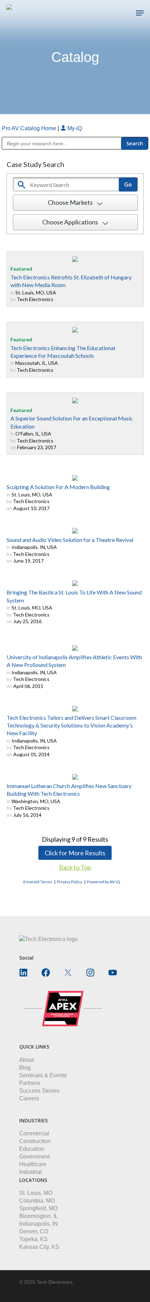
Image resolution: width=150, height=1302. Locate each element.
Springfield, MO (38, 1208)
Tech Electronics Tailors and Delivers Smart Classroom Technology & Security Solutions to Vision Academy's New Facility (71, 725)
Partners (29, 1083)
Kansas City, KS (39, 1247)
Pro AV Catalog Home (30, 128)
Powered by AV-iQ (103, 881)
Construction (35, 1141)
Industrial (30, 1172)
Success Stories (39, 1091)
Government (34, 1157)
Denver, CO (33, 1231)
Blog (25, 1068)
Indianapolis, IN (38, 1224)
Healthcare (32, 1164)
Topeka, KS (33, 1239)
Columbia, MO (37, 1201)
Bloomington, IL (38, 1216)
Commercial (34, 1133)
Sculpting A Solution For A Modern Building (58, 486)
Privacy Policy (69, 881)
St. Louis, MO (35, 1193)
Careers (29, 1098)
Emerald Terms (37, 881)
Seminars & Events (43, 1075)
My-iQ (74, 128)
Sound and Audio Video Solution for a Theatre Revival (70, 539)
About (26, 1060)
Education (31, 1149)
